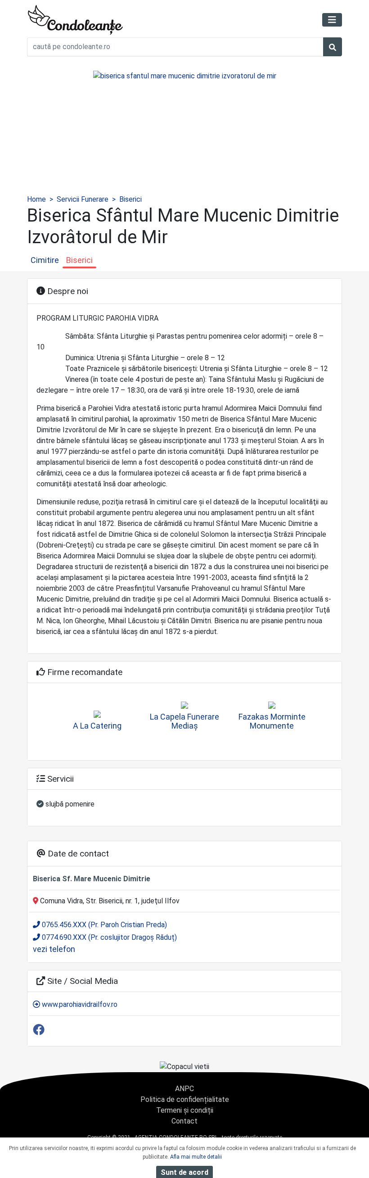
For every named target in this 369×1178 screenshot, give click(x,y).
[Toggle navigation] (332, 20)
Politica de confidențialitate (184, 1099)
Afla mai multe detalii (196, 1157)
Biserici (130, 199)
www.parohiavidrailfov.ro (78, 1004)
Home (36, 199)
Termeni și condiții (184, 1110)
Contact (184, 1121)
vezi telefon (54, 949)
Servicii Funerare (82, 199)
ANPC (184, 1088)
